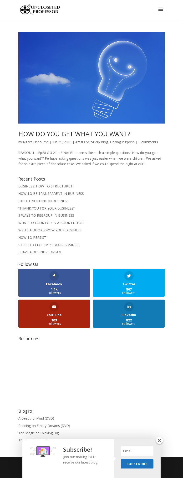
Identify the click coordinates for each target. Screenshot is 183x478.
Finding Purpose (122, 142)
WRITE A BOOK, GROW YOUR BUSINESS (49, 230)
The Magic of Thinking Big (38, 433)
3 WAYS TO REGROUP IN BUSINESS (46, 215)
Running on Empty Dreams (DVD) (44, 425)
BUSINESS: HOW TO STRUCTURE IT (46, 186)
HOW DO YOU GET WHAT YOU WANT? (74, 133)
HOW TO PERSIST (32, 237)
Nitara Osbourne (36, 142)
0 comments (148, 142)
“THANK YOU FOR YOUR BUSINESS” (46, 208)
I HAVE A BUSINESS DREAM (39, 252)
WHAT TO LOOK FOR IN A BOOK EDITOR (50, 222)
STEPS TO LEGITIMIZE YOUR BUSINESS (49, 245)
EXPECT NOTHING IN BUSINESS (43, 201)
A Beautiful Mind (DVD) (36, 418)
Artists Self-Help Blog (91, 142)
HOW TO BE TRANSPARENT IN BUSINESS (51, 193)
